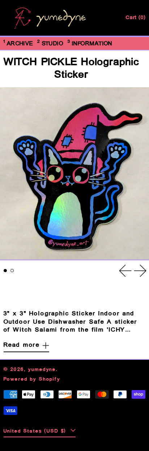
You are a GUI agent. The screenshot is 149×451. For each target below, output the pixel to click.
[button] (74, 173)
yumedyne (42, 369)
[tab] (5, 271)
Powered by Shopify (32, 379)
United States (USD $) (36, 431)
